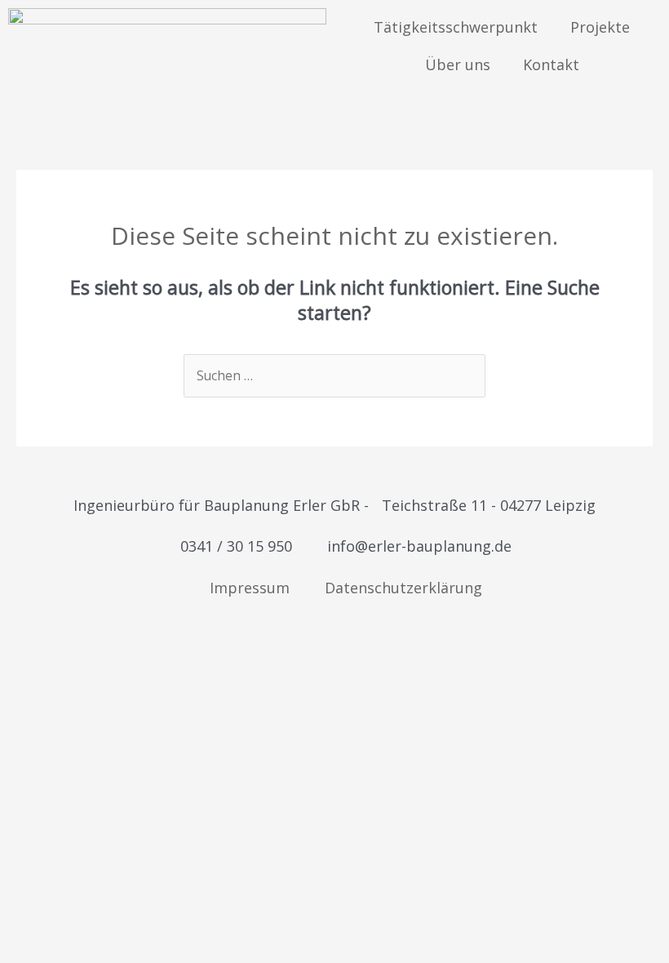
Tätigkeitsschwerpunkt (456, 27)
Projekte (600, 27)
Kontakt (551, 64)
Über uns (457, 64)
